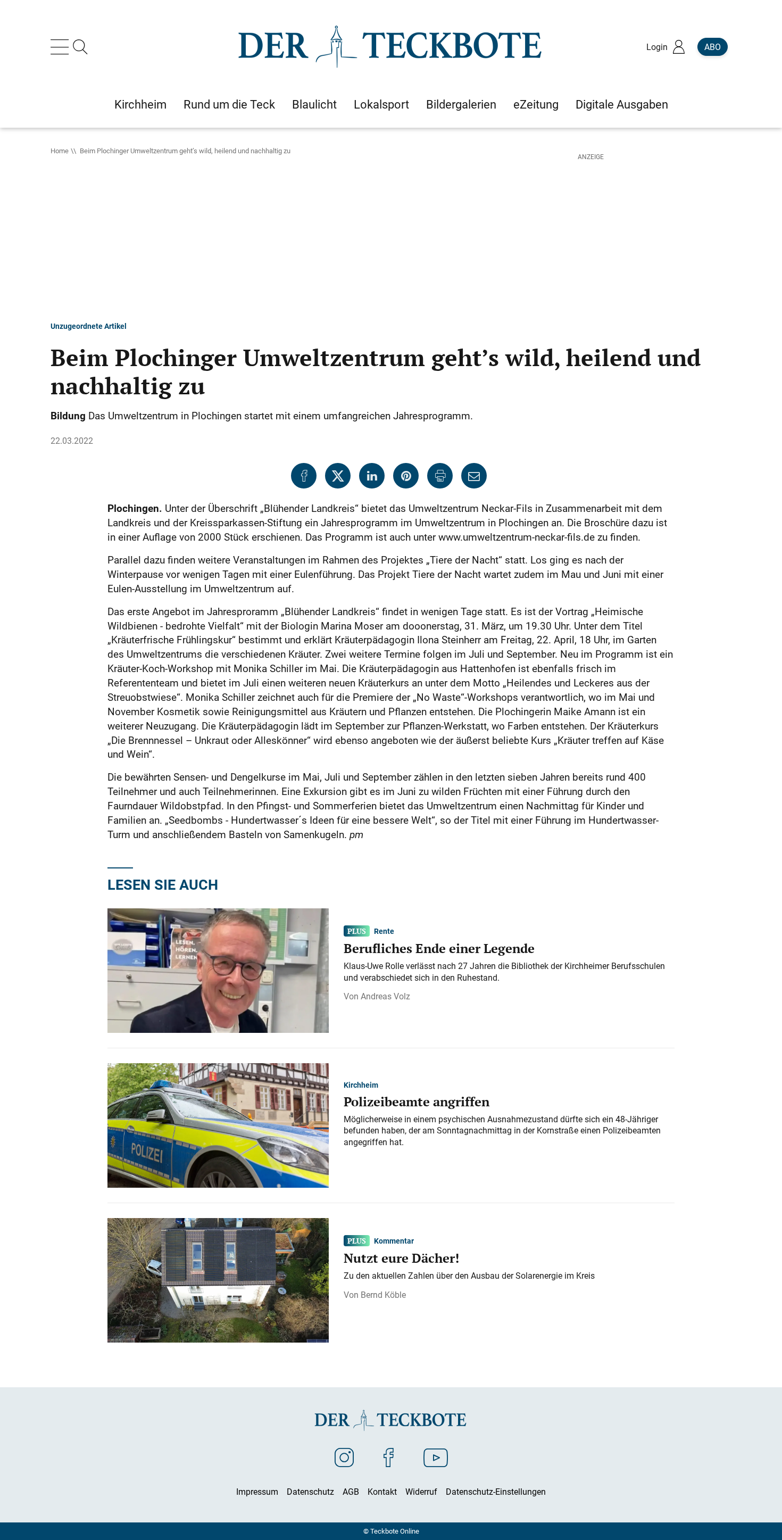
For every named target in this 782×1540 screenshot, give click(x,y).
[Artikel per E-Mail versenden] (474, 476)
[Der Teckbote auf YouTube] (435, 1457)
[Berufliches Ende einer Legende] (218, 970)
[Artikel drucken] (440, 476)
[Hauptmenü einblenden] (62, 46)
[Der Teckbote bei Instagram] (344, 1457)
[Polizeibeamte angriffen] (218, 1125)
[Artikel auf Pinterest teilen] (406, 476)
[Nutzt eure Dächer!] (218, 1280)
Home (60, 150)
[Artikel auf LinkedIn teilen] (372, 476)
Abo (712, 47)
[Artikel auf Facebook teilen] (304, 476)
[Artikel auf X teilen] (338, 476)
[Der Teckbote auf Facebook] (389, 1457)
